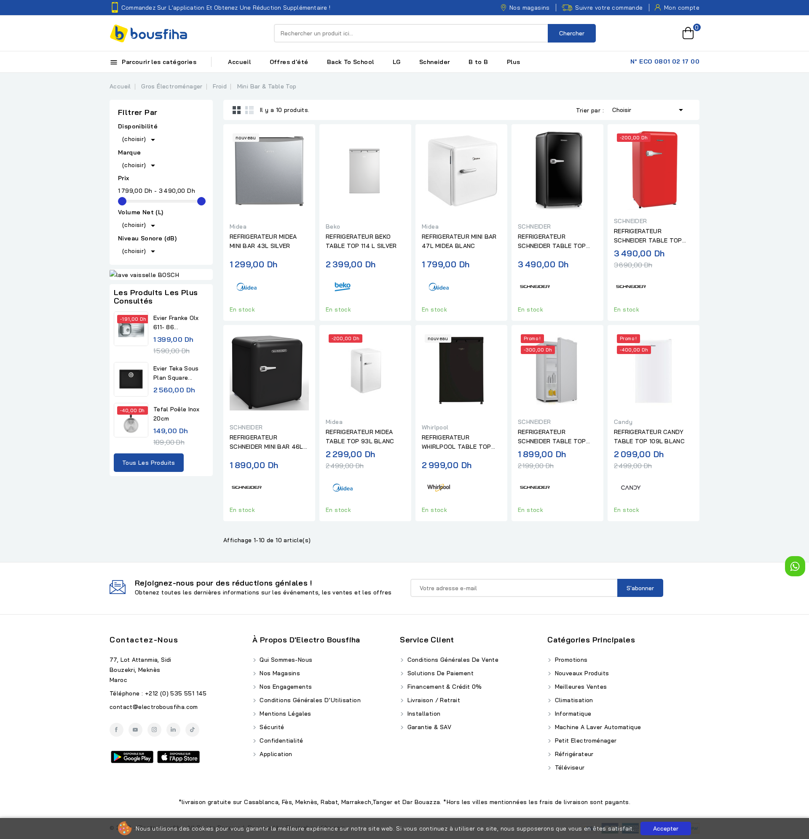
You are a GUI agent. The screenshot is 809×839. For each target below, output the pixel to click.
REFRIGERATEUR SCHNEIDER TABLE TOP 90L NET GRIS (552, 437)
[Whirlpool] (438, 486)
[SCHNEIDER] (535, 285)
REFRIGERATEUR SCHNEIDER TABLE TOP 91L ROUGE (648, 236)
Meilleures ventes (580, 686)
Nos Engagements (285, 686)
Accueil (239, 62)
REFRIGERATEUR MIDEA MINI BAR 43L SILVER (263, 241)
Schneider (434, 62)
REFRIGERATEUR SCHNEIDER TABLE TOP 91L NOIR (552, 241)
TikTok (192, 730)
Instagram (154, 730)
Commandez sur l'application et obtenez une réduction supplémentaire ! (225, 7)
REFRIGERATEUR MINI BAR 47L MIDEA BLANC (459, 241)
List (249, 110)
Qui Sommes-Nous (285, 659)
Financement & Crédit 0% (443, 686)
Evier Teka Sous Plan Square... (176, 373)
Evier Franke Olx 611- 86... (176, 322)
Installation (422, 713)
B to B (478, 62)
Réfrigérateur (573, 754)
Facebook (116, 730)
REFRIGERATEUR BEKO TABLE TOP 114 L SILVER (361, 241)
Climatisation (573, 700)
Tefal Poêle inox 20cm (176, 413)
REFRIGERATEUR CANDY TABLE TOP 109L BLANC (649, 436)
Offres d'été (289, 62)
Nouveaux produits (581, 673)
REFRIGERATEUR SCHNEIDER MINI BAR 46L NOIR (266, 442)
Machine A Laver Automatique (597, 727)
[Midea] (246, 285)
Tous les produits (148, 462)
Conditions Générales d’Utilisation (309, 700)
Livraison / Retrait (432, 700)
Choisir (649, 110)
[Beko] (342, 285)
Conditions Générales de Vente (451, 659)
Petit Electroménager (584, 740)
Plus (513, 62)
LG (397, 62)
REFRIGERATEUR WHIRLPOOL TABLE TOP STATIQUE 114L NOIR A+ (456, 442)
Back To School (350, 62)
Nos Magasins (279, 673)
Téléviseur (568, 767)
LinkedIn (173, 730)
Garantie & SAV (428, 727)
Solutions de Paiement (439, 673)
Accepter (665, 828)
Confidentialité (280, 740)
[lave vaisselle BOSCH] (161, 274)
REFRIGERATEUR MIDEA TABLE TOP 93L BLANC (360, 436)
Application (275, 754)
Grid (237, 110)
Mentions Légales (284, 713)
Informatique (572, 713)
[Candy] (631, 486)
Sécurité (271, 727)
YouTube (135, 730)
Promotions (570, 659)
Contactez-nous (144, 640)
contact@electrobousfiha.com (154, 707)
